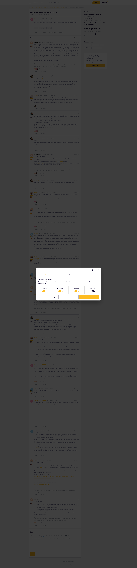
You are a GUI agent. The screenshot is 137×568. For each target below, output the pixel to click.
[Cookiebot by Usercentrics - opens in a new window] (93, 270)
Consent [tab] (47, 275)
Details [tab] (68, 275)
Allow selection (68, 297)
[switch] (60, 291)
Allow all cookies (89, 297)
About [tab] (89, 275)
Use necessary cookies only (48, 297)
